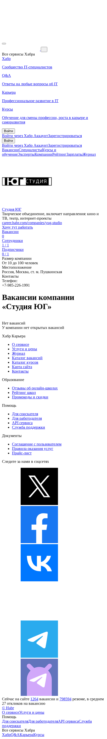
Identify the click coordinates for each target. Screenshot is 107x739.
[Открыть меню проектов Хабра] (4, 43)
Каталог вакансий (27, 358)
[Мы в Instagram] (39, 618)
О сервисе (20, 344)
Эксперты (26, 154)
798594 (65, 699)
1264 (34, 699)
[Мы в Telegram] (39, 656)
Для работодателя (27, 418)
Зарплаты (74, 154)
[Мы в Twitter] (39, 504)
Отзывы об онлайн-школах (35, 388)
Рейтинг (59, 154)
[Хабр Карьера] (21, 49)
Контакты (20, 371)
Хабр (6, 735)
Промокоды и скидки (30, 397)
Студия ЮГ (11, 209)
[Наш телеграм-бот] (39, 694)
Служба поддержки (28, 427)
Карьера (26, 735)
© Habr (8, 708)
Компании (43, 154)
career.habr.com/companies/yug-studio (32, 223)
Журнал (89, 154)
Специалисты (30, 150)
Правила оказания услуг (32, 448)
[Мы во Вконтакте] (39, 580)
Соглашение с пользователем (36, 444)
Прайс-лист (22, 453)
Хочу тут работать (17, 227)
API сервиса (22, 423)
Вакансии (10, 150)
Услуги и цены (24, 349)
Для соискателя (25, 414)
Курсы (38, 735)
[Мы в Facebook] (39, 542)
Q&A (15, 735)
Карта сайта (22, 367)
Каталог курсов (25, 362)
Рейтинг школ (24, 392)
